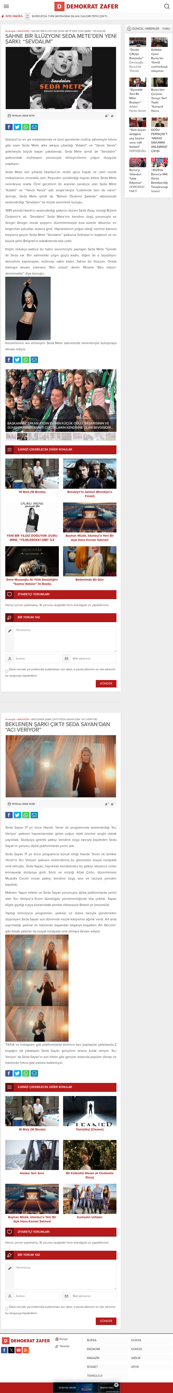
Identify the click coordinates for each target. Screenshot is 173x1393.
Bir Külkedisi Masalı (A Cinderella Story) (90, 1175)
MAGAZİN (23, 31)
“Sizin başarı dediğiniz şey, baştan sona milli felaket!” (137, 138)
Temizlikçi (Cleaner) (90, 1129)
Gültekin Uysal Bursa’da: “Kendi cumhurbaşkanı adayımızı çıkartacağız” (159, 62)
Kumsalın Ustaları (89, 1217)
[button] (11, 436)
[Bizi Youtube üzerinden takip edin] (18, 1350)
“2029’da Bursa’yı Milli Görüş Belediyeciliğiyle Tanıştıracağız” (159, 178)
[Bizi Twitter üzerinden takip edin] (11, 1350)
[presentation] (27, 15)
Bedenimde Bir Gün (90, 580)
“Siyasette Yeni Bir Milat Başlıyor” (136, 96)
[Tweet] (17, 127)
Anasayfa (10, 31)
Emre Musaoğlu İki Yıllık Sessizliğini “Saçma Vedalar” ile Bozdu (32, 582)
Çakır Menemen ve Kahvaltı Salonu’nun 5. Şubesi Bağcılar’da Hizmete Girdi (76, 16)
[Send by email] (34, 127)
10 (110, 436)
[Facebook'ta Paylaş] (9, 127)
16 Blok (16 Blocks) (32, 492)
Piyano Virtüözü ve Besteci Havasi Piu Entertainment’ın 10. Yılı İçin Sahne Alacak (56, 425)
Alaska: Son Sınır (32, 1173)
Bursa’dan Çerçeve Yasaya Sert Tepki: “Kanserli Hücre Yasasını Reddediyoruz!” (159, 104)
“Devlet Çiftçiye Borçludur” (136, 54)
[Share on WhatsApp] (26, 127)
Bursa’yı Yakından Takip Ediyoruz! (135, 176)
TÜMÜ (166, 28)
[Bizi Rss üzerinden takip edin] (26, 1350)
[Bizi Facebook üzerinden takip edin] (4, 1350)
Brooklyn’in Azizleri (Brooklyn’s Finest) (89, 494)
